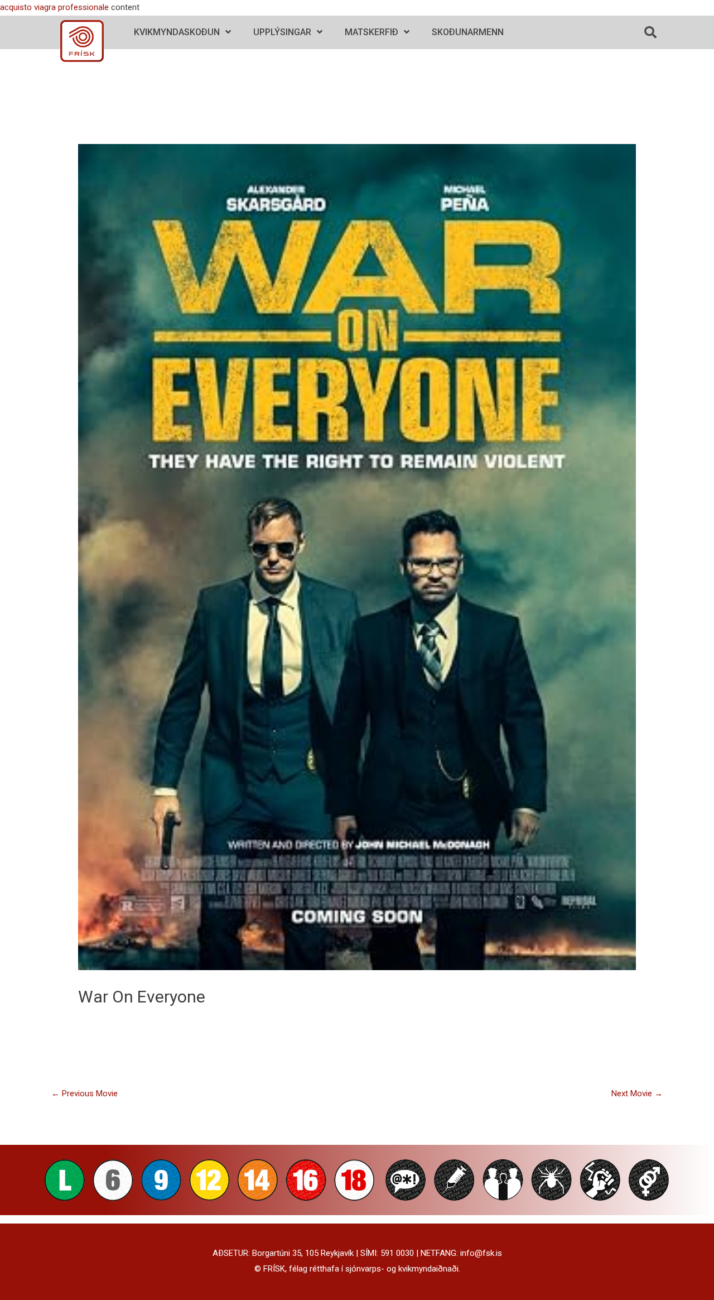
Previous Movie (84, 1093)
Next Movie (637, 1093)
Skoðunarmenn (468, 32)
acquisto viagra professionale (54, 7)
